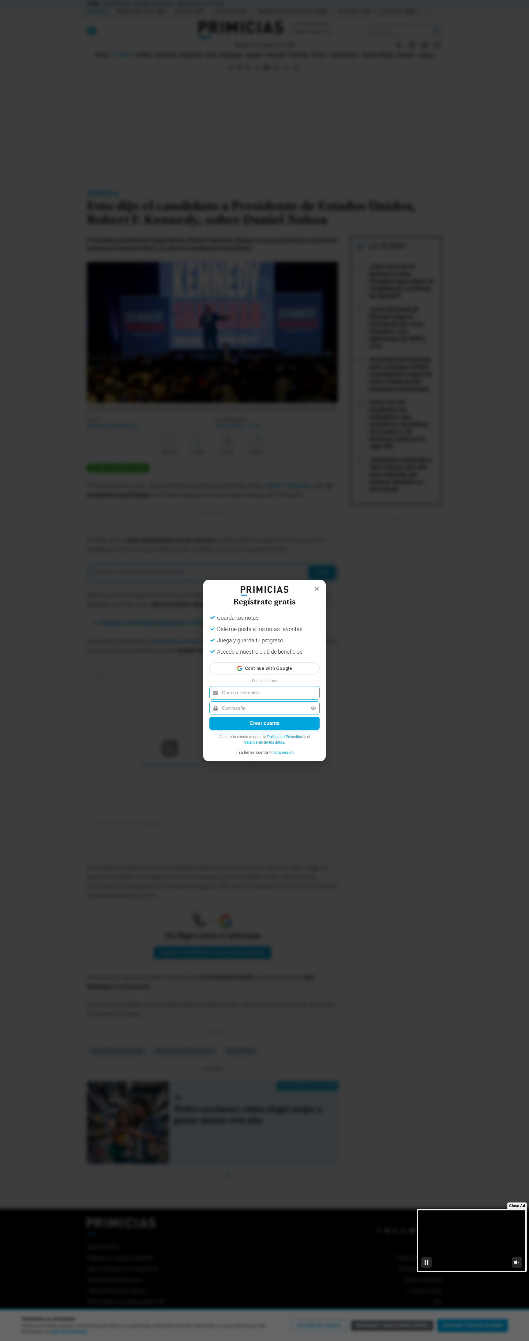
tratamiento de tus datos (264, 742)
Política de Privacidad (285, 737)
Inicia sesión (282, 752)
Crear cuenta (264, 723)
